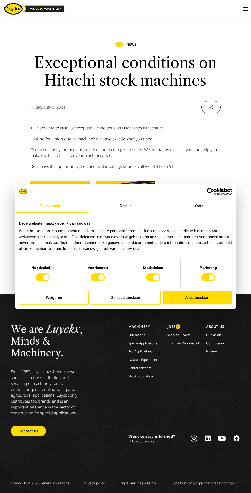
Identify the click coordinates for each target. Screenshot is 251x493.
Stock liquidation (140, 376)
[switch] (98, 277)
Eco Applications (140, 351)
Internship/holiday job (183, 343)
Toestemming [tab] (51, 206)
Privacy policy (94, 483)
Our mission (215, 343)
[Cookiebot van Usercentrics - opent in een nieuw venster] (210, 191)
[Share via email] (211, 107)
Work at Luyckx (178, 335)
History (211, 351)
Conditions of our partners (192, 483)
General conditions (54, 483)
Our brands (136, 335)
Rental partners (139, 368)
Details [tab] (126, 206)
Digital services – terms (138, 483)
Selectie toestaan (125, 298)
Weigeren (54, 298)
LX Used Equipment (142, 359)
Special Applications (142, 343)
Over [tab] (199, 206)
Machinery (139, 326)
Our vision (213, 335)
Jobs (173, 326)
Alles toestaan (197, 298)
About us (215, 326)
